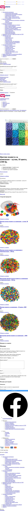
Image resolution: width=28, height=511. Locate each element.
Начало (1, 110)
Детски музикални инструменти (12, 42)
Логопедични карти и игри (11, 13)
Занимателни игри (7, 110)
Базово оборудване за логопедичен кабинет (14, 428)
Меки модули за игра (10, 50)
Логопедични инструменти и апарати (13, 14)
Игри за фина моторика (10, 26)
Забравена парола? (4, 74)
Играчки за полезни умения (11, 28)
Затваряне (2, 454)
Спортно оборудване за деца (11, 51)
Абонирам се (14, 390)
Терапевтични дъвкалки (10, 15)
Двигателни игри (9, 49)
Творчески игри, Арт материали (12, 41)
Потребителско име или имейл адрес (8, 66)
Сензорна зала (8, 53)
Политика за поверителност (11, 443)
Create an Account (7, 64)
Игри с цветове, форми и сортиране (13, 27)
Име (1, 370)
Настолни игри (8, 40)
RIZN (6, 452)
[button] (4, 226)
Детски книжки (8, 22)
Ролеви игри (8, 36)
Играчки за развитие (9, 424)
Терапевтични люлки (10, 48)
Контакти (7, 435)
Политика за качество (10, 439)
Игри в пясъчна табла (10, 32)
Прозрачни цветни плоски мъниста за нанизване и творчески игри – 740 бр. (14, 279)
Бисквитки (7, 445)
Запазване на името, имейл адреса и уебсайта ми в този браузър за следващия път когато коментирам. (13, 376)
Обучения (7, 433)
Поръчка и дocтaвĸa (9, 441)
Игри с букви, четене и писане (12, 16)
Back (6, 457)
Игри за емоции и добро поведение (13, 29)
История (7, 432)
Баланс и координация (10, 46)
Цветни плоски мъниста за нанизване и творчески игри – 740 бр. (11, 250)
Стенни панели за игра (10, 43)
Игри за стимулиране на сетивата (12, 25)
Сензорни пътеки (9, 47)
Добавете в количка (4, 183)
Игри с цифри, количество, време (12, 17)
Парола (2, 70)
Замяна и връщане (9, 442)
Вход (2, 72)
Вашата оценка (3, 357)
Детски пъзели (8, 39)
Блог (6, 434)
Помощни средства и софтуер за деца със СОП (15, 425)
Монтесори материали (10, 33)
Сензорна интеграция (10, 427)
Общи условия (8, 440)
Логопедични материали (10, 421)
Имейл (2, 373)
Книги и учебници (9, 423)
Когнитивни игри (9, 30)
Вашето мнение (4, 360)
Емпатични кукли (9, 37)
